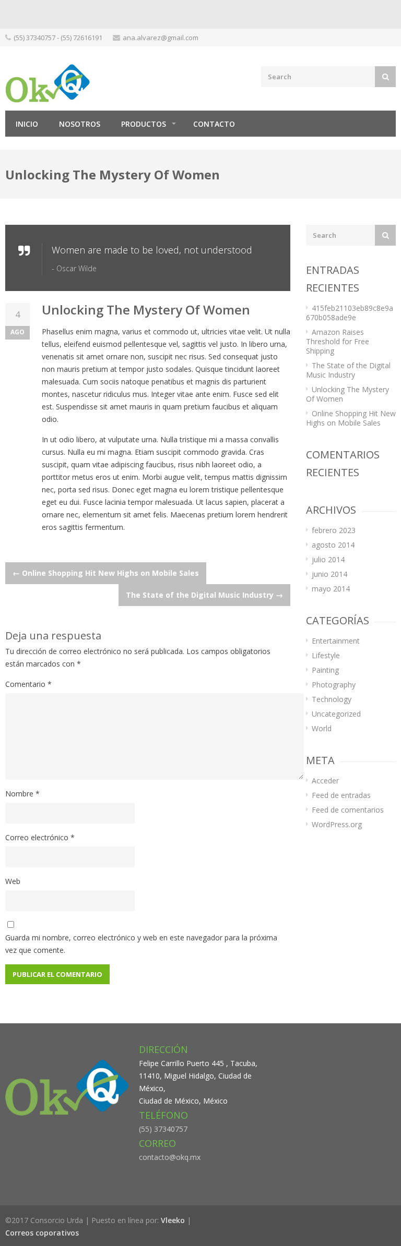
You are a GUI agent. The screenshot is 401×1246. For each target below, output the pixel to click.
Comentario (28, 684)
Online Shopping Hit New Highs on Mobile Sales (106, 573)
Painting (325, 670)
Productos (143, 124)
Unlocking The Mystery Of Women (347, 394)
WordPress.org (337, 824)
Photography (334, 684)
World (322, 728)
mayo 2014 (331, 589)
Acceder (325, 780)
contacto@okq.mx (169, 1157)
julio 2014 (328, 559)
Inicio (27, 124)
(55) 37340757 (163, 1129)
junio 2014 (329, 574)
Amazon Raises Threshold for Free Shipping (337, 341)
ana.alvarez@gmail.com (160, 37)
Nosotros (79, 124)
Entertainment (336, 641)
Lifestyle (326, 655)
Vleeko (173, 1220)
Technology (331, 699)
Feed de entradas (341, 795)
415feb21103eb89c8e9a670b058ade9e (349, 312)
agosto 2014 (333, 545)
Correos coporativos (42, 1233)
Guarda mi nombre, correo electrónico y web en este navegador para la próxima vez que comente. (141, 944)
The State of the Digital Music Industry (204, 595)
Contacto (214, 124)
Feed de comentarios (348, 810)
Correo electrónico (40, 837)
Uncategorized (336, 714)
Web (12, 881)
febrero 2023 (334, 530)
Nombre (22, 794)
